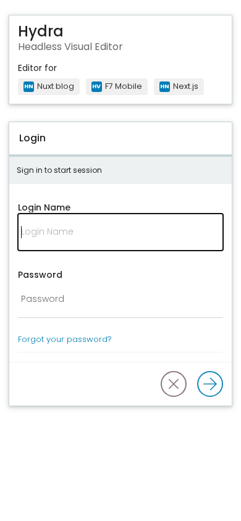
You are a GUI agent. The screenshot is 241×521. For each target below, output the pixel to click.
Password (40, 275)
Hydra (41, 31)
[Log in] (210, 384)
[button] (174, 384)
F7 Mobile (117, 86)
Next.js (179, 86)
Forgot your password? (65, 339)
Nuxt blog (49, 86)
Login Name (44, 207)
